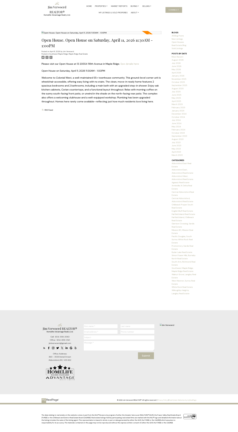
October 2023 (178, 133)
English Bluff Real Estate (182, 211)
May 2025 (176, 98)
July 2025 (176, 91)
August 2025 (178, 88)
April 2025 (176, 101)
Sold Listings (177, 48)
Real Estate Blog (179, 45)
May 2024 (176, 126)
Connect (174, 10)
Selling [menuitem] (146, 6)
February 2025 (178, 107)
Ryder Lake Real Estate (182, 252)
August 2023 (177, 139)
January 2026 (178, 75)
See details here (129, 63)
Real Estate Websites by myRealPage (182, 400)
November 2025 (179, 79)
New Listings (177, 39)
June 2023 (176, 145)
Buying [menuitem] (134, 6)
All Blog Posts (178, 35)
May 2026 (176, 69)
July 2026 (176, 63)
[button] (173, 10)
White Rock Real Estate (182, 287)
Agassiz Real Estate (180, 182)
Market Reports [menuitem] (119, 6)
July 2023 (176, 142)
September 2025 (179, 85)
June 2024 (176, 123)
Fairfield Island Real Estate (183, 214)
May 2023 (176, 148)
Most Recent (177, 57)
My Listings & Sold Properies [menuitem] (113, 12)
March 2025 (177, 104)
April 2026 (176, 72)
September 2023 (179, 136)
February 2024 (178, 129)
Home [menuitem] (89, 6)
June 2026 (176, 66)
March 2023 (177, 155)
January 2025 (178, 110)
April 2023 (176, 152)
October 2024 (178, 117)
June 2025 (176, 95)
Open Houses (178, 42)
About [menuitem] (134, 12)
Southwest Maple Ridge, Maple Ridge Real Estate (68, 54)
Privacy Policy (163, 400)
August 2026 (178, 60)
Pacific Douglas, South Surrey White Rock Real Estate (182, 239)
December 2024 (179, 114)
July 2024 (176, 120)
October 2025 (178, 82)
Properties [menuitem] (100, 6)
